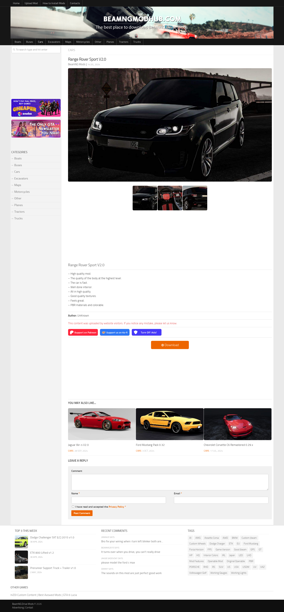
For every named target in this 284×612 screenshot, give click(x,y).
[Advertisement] (170, 238)
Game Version (223, 549)
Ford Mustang (251, 543)
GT (260, 549)
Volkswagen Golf (197, 572)
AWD (225, 537)
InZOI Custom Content (23, 595)
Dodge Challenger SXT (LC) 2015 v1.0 (52, 537)
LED (241, 555)
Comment (76, 470)
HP (190, 555)
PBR (251, 561)
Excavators (54, 41)
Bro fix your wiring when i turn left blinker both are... (132, 541)
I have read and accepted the (100, 506)
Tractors (123, 41)
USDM (246, 566)
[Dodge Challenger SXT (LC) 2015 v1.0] (21, 541)
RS (213, 566)
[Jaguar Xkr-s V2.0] (102, 424)
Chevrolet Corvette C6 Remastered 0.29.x (228, 445)
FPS (210, 549)
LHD (249, 555)
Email (178, 493)
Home (16, 3)
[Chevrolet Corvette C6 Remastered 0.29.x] (238, 424)
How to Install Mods (54, 3)
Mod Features (196, 561)
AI (190, 537)
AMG (198, 537)
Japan (232, 555)
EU (238, 543)
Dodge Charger (217, 543)
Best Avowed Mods (49, 595)
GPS (252, 549)
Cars (40, 41)
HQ (198, 555)
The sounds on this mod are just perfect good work (131, 573)
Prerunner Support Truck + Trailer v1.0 (53, 568)
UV (254, 566)
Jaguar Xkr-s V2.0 (78, 445)
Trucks (137, 41)
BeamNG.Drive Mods (23, 603)
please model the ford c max (118, 562)
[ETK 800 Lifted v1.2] (21, 557)
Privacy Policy (116, 506)
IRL (223, 555)
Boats (18, 41)
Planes (110, 41)
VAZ (262, 566)
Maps (68, 41)
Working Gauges (218, 572)
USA (236, 566)
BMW (235, 537)
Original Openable (236, 561)
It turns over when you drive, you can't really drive (130, 551)
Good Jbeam (240, 549)
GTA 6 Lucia (70, 595)
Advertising (18, 607)
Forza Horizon (196, 549)
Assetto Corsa (211, 537)
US (228, 566)
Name (75, 493)
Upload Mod (31, 3)
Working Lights (238, 572)
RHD (205, 566)
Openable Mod (215, 561)
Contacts (75, 3)
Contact (29, 607)
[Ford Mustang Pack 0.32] (170, 424)
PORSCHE (194, 566)
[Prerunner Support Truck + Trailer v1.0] (21, 572)
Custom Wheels (197, 543)
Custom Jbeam (249, 537)
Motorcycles (83, 41)
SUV (221, 566)
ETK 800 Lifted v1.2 (42, 552)
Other (98, 41)
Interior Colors (211, 555)
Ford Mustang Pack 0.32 (150, 445)
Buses (29, 41)
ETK (231, 543)
